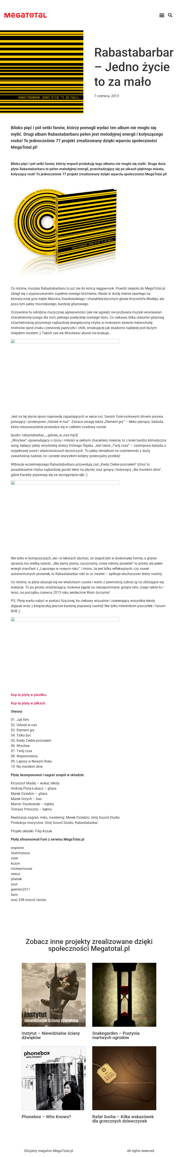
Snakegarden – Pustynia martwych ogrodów (116, 1035)
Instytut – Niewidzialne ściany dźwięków (51, 1035)
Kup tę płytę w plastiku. (29, 695)
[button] (162, 15)
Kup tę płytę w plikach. (28, 703)
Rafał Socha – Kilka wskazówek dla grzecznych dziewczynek (123, 1119)
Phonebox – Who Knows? (46, 1116)
